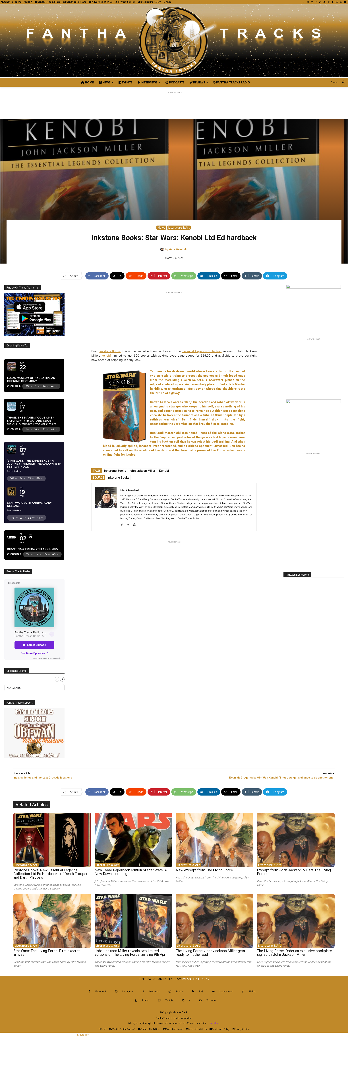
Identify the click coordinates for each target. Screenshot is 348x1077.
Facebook (100, 991)
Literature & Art (179, 228)
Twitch (169, 1000)
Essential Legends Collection (201, 351)
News (161, 228)
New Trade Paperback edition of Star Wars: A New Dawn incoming (131, 872)
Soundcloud (226, 991)
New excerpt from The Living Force (204, 870)
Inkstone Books (110, 351)
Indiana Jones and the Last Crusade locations (42, 777)
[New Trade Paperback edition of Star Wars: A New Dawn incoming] (133, 840)
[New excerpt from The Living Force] (214, 840)
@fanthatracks (195, 979)
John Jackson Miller (143, 471)
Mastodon (83, 1034)
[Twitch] (337, 2)
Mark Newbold (178, 249)
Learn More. (214, 1023)
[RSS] (320, 2)
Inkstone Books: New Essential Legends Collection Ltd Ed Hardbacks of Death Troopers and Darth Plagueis (51, 874)
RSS (201, 991)
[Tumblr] (333, 2)
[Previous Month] (57, 679)
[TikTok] (328, 2)
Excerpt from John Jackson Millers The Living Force (294, 872)
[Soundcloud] (324, 2)
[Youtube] (345, 2)
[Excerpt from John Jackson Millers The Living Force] (296, 840)
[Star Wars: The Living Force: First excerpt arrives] (52, 921)
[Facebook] (304, 2)
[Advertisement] (174, 102)
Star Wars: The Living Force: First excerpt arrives (46, 953)
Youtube (211, 1000)
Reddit (179, 991)
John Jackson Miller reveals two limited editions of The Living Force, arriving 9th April (131, 953)
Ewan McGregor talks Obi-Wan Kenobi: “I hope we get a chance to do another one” (282, 777)
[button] (339, 82)
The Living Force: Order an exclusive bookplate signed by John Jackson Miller (294, 953)
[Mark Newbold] (162, 249)
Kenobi (106, 355)
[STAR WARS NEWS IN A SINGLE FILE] (174, 41)
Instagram (127, 991)
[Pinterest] (312, 2)
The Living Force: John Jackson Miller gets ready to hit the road (210, 953)
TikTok (252, 991)
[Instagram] (308, 2)
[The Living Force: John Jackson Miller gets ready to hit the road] (214, 921)
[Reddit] (316, 2)
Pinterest (154, 991)
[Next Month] (62, 679)
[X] (341, 2)
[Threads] (134, 524)
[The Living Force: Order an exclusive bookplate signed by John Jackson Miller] (296, 921)
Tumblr (145, 1000)
